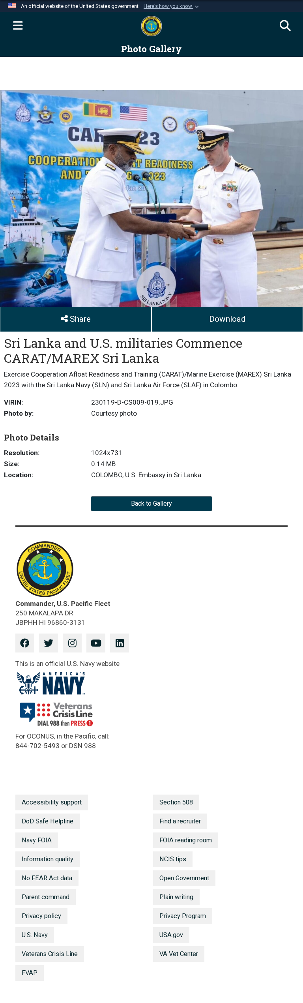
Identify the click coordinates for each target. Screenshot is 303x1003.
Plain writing (176, 897)
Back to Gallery (151, 503)
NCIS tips (172, 859)
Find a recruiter (180, 821)
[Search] (285, 26)
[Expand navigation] (18, 26)
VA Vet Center (178, 954)
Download (227, 319)
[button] (172, 6)
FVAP (29, 973)
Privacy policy (41, 916)
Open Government (184, 878)
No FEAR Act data (47, 878)
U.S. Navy (35, 935)
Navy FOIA (37, 840)
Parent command (45, 897)
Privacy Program (182, 916)
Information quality (47, 859)
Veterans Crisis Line (50, 954)
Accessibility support (52, 802)
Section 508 (176, 802)
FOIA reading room (185, 840)
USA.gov (171, 935)
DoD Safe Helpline (47, 821)
